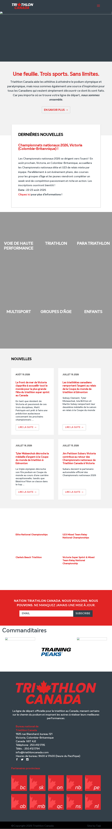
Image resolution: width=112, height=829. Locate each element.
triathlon (56, 243)
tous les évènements (56, 579)
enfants (93, 312)
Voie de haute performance (18, 246)
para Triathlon (93, 243)
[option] (20, 653)
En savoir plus (54, 110)
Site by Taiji (94, 826)
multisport (19, 312)
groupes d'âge (56, 312)
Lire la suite (25, 427)
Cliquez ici (24, 194)
